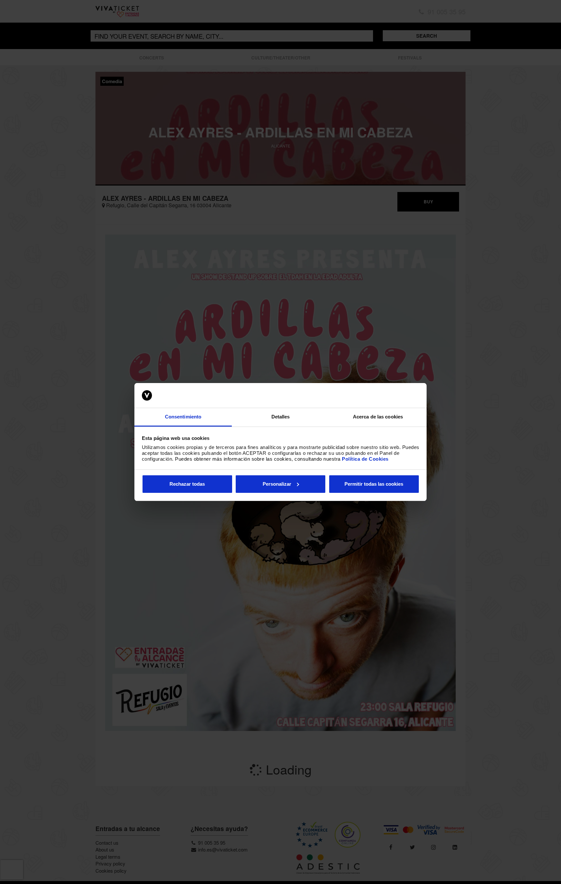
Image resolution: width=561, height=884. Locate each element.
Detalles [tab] (280, 416)
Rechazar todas (187, 484)
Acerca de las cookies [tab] (378, 416)
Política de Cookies (365, 459)
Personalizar (277, 484)
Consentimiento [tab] (183, 416)
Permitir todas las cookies (373, 484)
